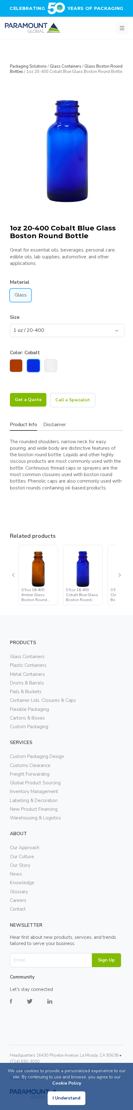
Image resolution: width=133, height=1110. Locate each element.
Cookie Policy (66, 1083)
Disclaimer (54, 424)
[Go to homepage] (33, 28)
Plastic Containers (28, 665)
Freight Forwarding (29, 774)
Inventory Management (34, 791)
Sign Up (106, 960)
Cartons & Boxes (27, 718)
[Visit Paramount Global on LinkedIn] (57, 1006)
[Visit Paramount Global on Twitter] (37, 1006)
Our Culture (22, 857)
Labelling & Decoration (34, 800)
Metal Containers (27, 674)
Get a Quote (28, 400)
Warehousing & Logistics (35, 818)
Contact (18, 909)
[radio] (16, 365)
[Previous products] (13, 575)
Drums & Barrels (27, 683)
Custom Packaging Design (37, 756)
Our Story (20, 865)
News (16, 874)
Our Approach (24, 848)
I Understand (66, 1098)
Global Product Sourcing (35, 783)
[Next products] (119, 575)
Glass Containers (65, 66)
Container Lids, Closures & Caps (43, 700)
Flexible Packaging (29, 709)
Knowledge (22, 883)
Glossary (19, 892)
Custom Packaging (29, 727)
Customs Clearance (30, 765)
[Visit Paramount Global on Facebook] (18, 1006)
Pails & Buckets (25, 692)
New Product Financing (34, 809)
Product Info (23, 424)
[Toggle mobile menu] (122, 28)
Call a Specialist (72, 400)
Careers (18, 900)
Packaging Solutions (28, 66)
